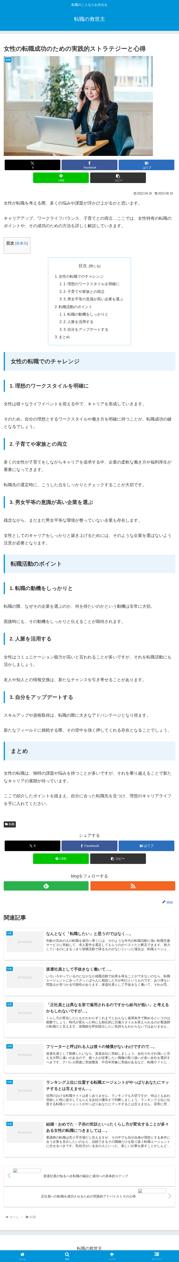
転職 (11, 824)
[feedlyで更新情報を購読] (46, 886)
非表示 (21, 243)
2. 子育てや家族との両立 (84, 291)
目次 (83, 265)
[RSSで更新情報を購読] (132, 886)
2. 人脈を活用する (78, 322)
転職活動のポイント (75, 307)
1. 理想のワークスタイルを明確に (91, 284)
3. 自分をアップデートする (85, 329)
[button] (118, 178)
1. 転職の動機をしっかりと (85, 314)
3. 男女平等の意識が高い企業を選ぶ (93, 299)
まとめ (64, 337)
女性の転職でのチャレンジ (81, 276)
